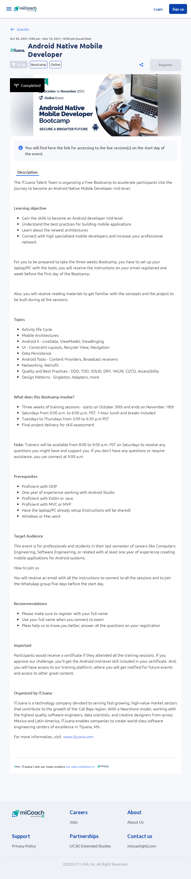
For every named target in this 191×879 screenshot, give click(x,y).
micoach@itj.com (141, 845)
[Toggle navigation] (9, 9)
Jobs (74, 822)
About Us (135, 822)
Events (23, 29)
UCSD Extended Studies (90, 845)
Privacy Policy (24, 845)
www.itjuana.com (78, 736)
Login (158, 9)
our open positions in (80, 766)
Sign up (178, 9)
